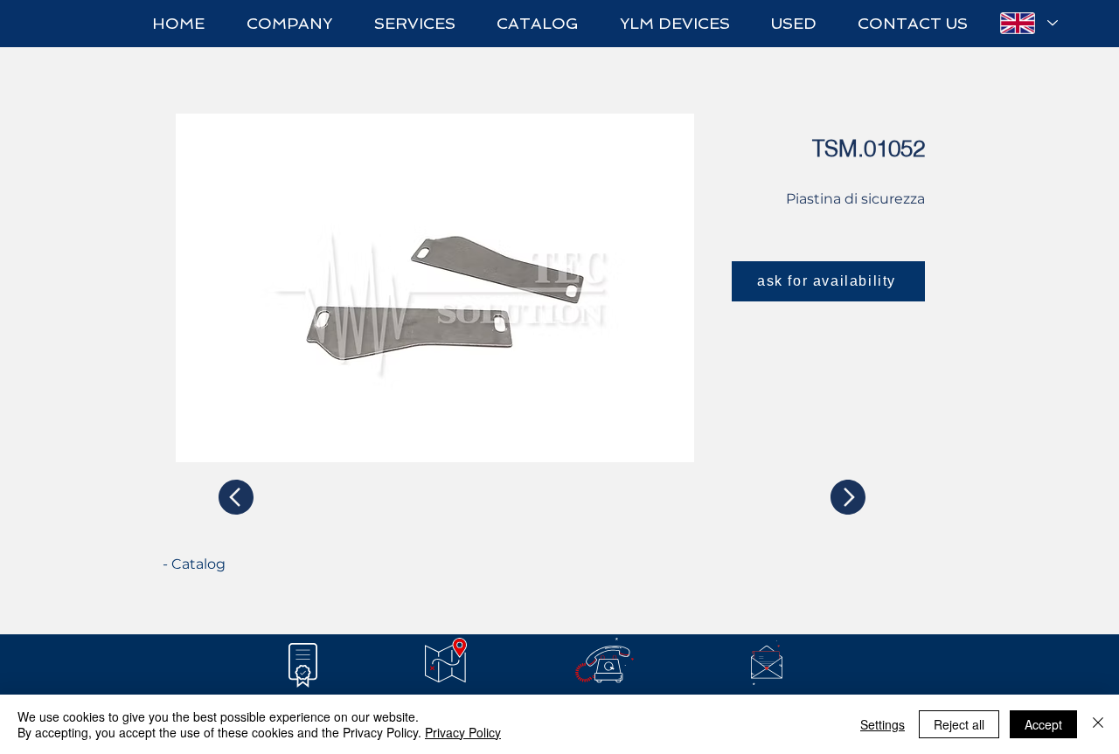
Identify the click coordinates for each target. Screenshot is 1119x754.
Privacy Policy (463, 732)
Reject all (959, 724)
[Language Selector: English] (1028, 23)
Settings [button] (882, 724)
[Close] (1098, 724)
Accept (1043, 724)
